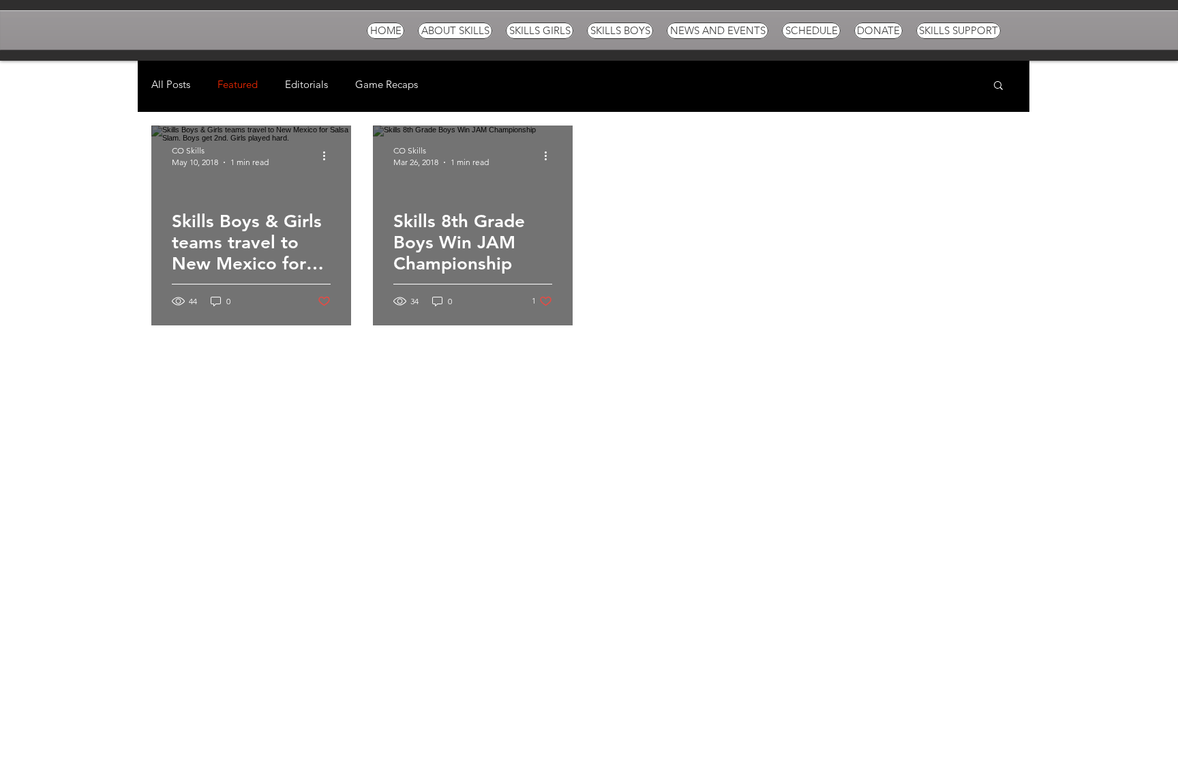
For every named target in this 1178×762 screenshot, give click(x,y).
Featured (237, 84)
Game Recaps (386, 84)
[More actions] (328, 155)
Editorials (306, 84)
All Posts (170, 84)
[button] (998, 86)
